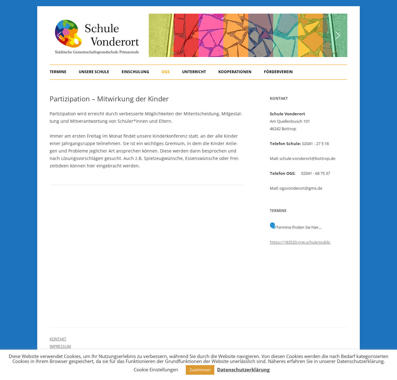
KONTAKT (58, 339)
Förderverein (278, 71)
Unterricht (194, 71)
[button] (59, 35)
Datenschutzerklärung (243, 369)
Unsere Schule (94, 71)
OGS (166, 71)
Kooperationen (235, 71)
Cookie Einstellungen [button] (156, 369)
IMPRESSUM (60, 346)
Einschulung (135, 71)
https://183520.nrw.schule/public (300, 242)
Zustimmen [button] (200, 370)
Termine (58, 71)
